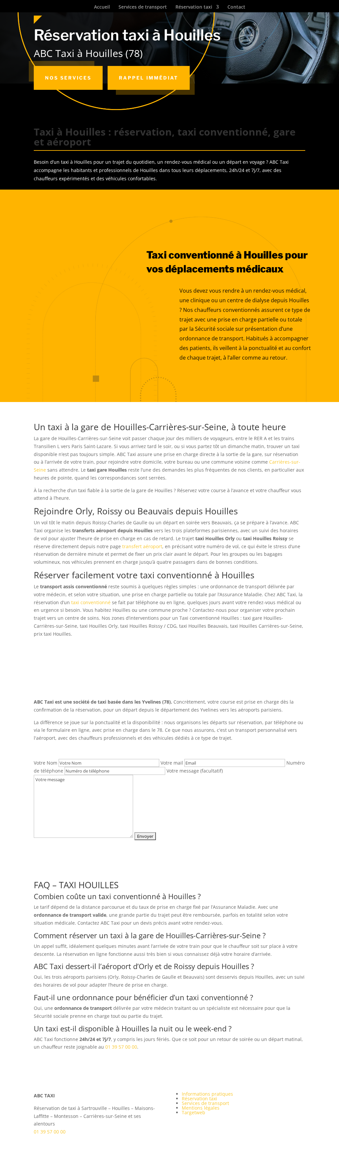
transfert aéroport (142, 546)
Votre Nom (46, 763)
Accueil (102, 7)
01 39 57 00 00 (121, 1047)
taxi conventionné (91, 602)
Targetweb (193, 1112)
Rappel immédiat (148, 78)
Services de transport (143, 7)
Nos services (68, 78)
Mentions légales (200, 1108)
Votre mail (172, 763)
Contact (236, 7)
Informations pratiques (207, 1094)
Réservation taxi (193, 7)
